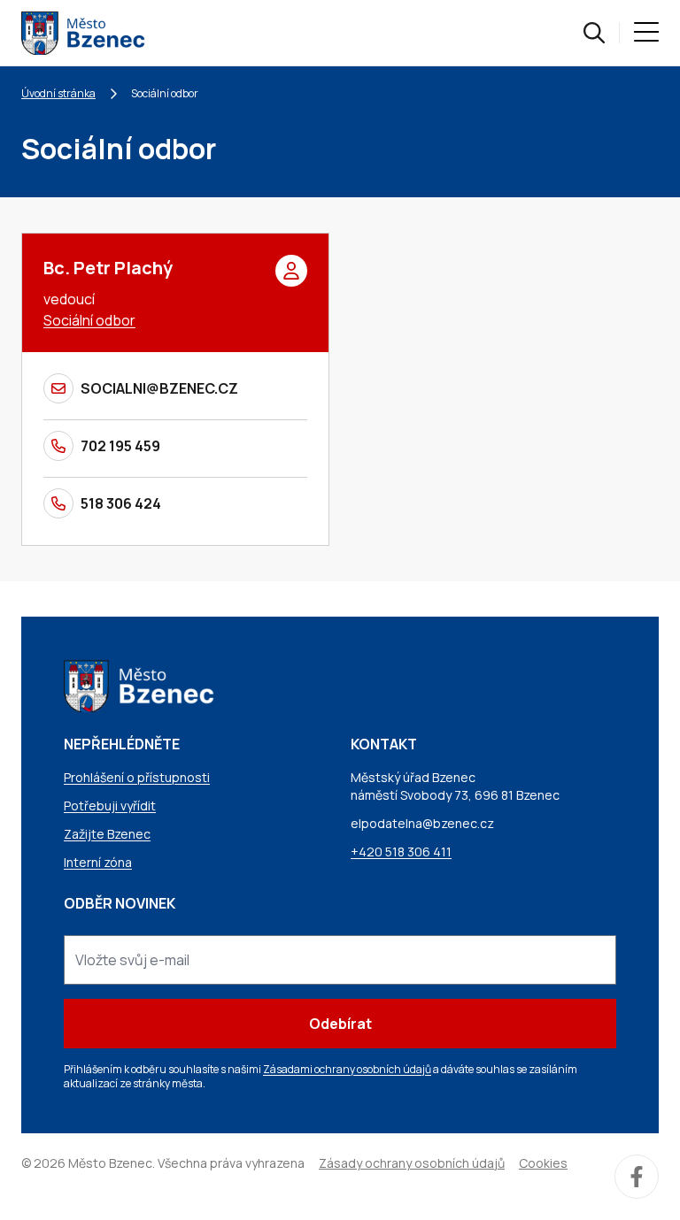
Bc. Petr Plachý (108, 268)
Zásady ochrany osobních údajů (412, 1163)
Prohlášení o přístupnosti (137, 777)
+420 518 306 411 (401, 851)
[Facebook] (636, 1177)
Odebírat (340, 1023)
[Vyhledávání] (594, 32)
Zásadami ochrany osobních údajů (347, 1069)
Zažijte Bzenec (107, 833)
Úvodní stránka (58, 93)
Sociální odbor (89, 320)
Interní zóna (98, 862)
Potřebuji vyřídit (110, 805)
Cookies (543, 1163)
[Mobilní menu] (646, 32)
